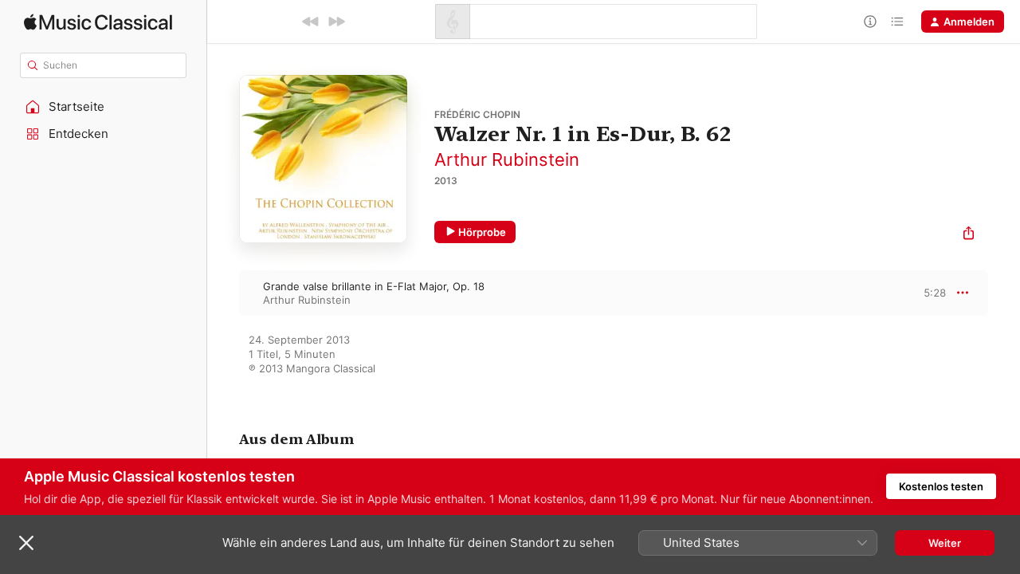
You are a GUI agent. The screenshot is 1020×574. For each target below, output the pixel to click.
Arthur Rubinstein (506, 159)
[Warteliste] (897, 21)
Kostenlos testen (941, 486)
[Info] (870, 21)
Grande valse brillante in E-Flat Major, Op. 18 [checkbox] (373, 286)
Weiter (944, 543)
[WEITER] (336, 21)
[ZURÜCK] (311, 21)
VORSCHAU (924, 292)
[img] (98, 22)
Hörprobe (482, 232)
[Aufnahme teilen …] (968, 234)
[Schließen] (26, 543)
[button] (103, 107)
